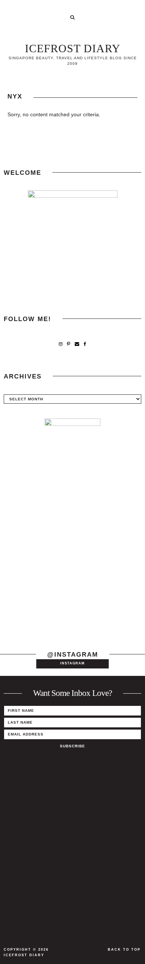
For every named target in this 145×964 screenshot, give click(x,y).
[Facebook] (84, 344)
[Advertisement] (72, 561)
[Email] (76, 344)
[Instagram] (61, 344)
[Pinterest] (68, 344)
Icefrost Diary (72, 48)
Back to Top (124, 949)
